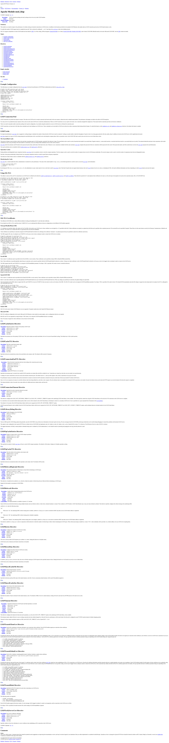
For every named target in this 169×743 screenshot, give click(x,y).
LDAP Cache (6, 39)
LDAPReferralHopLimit (8, 54)
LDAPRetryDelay (7, 58)
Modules (2, 1)
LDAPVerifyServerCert (8, 66)
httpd (89, 168)
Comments (5, 79)
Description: (5, 17)
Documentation (15, 8)
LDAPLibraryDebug (7, 51)
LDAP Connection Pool (8, 37)
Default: (3, 329)
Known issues (6, 73)
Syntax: (3, 328)
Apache (2, 8)
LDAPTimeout (6, 61)
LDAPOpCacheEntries (8, 52)
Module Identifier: (5, 20)
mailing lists (160, 734)
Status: (4, 18)
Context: (3, 331)
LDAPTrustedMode (7, 65)
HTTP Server (7, 8)
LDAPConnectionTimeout (9, 50)
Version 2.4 (21, 8)
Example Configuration (8, 36)
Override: (3, 475)
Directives (7, 1)
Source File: (5, 21)
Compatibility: (4, 370)
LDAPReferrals (6, 55)
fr (12, 14)
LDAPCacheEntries (7, 46)
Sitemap (18, 1)
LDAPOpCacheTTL (7, 53)
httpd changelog (6, 71)
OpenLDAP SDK (53, 31)
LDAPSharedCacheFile (8, 59)
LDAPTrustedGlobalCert (8, 64)
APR (32, 31)
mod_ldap (24, 87)
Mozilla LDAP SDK (76, 31)
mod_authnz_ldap (60, 87)
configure (55, 29)
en (10, 14)
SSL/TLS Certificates (7, 41)
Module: (3, 333)
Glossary (14, 1)
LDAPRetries (6, 57)
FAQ (11, 1)
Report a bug (6, 74)
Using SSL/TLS (6, 40)
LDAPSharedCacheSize (8, 60)
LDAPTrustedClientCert (8, 63)
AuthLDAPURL (99, 400)
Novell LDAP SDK (67, 31)
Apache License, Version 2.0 (15, 739)
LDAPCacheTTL (7, 47)
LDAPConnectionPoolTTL (9, 48)
